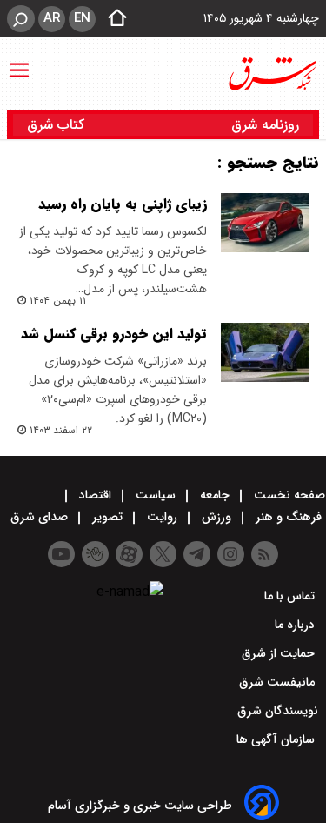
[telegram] (196, 554)
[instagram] (230, 554)
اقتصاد (95, 495)
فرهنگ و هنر (288, 516)
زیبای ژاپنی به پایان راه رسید (122, 204)
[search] (21, 18)
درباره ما (296, 624)
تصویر (107, 516)
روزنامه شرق (265, 125)
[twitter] (163, 554)
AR (51, 18)
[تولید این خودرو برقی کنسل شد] (265, 352)
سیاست (155, 495)
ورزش (216, 516)
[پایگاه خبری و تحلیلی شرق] (271, 74)
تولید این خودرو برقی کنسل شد (114, 334)
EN (82, 18)
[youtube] (61, 554)
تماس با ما (291, 596)
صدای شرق (40, 516)
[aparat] (129, 554)
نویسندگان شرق (277, 710)
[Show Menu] (19, 61)
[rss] (264, 554)
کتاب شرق (58, 125)
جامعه (214, 495)
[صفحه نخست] (112, 19)
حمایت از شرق (280, 653)
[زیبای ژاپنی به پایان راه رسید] (265, 222)
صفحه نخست (287, 495)
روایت (162, 516)
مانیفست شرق (278, 682)
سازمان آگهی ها (277, 739)
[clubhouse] (95, 554)
